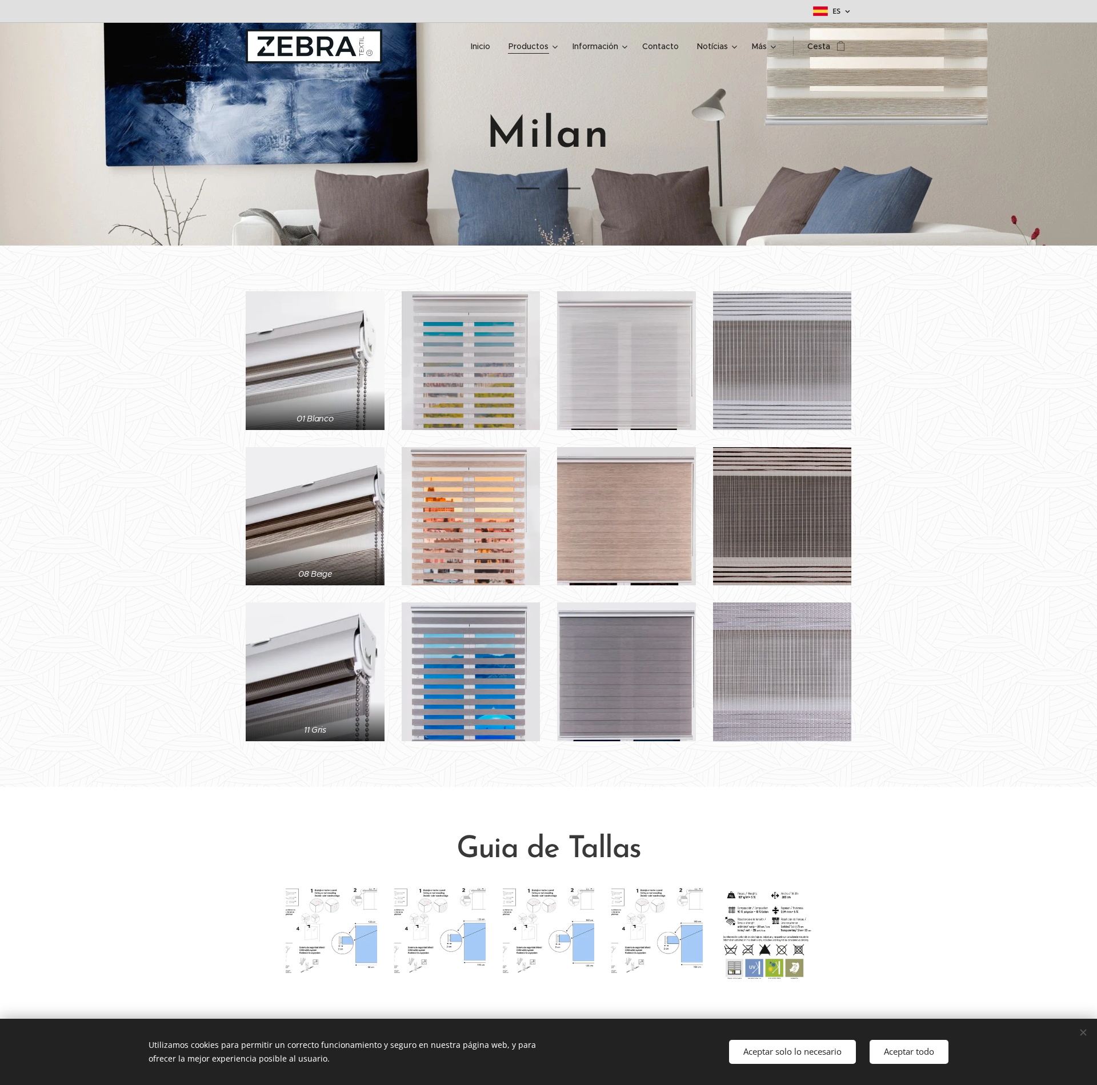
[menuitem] (483, 46)
